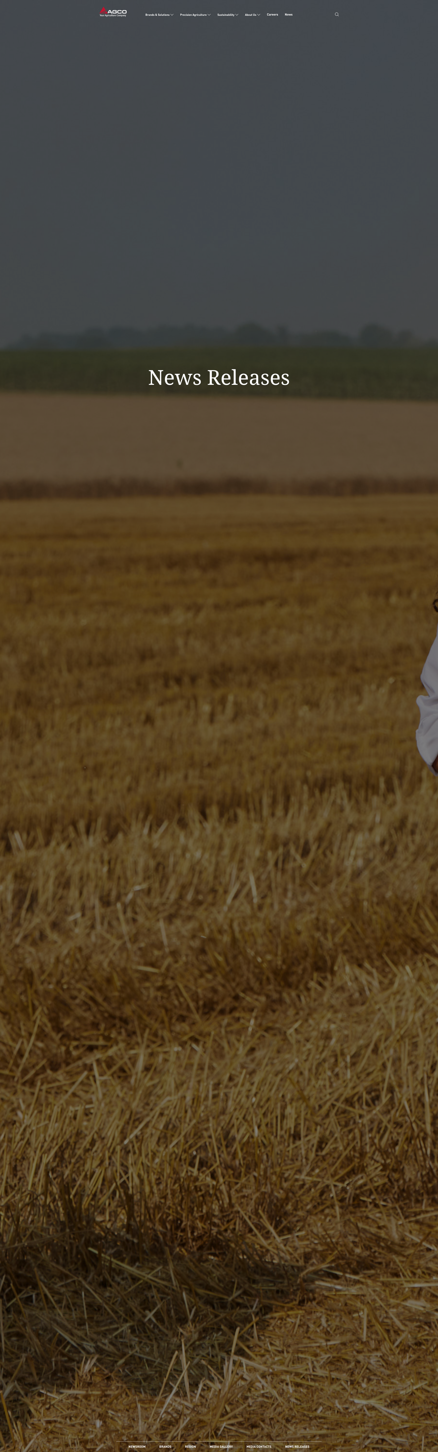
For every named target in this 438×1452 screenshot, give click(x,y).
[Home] (113, 11)
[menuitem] (159, 15)
